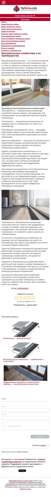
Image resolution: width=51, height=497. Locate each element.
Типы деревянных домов (11, 36)
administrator (23, 288)
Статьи (3, 22)
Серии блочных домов (10, 24)
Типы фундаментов (8, 43)
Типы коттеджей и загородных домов (15, 39)
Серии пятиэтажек (8, 31)
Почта (4, 414)
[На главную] (25, 9)
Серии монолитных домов (11, 29)
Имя (4, 406)
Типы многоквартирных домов (13, 41)
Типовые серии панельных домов (14, 34)
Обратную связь (25, 489)
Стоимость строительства (11, 50)
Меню (9, 3)
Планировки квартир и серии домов (20, 480)
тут (46, 75)
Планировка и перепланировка (13, 46)
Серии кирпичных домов (11, 27)
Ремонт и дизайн (7, 48)
